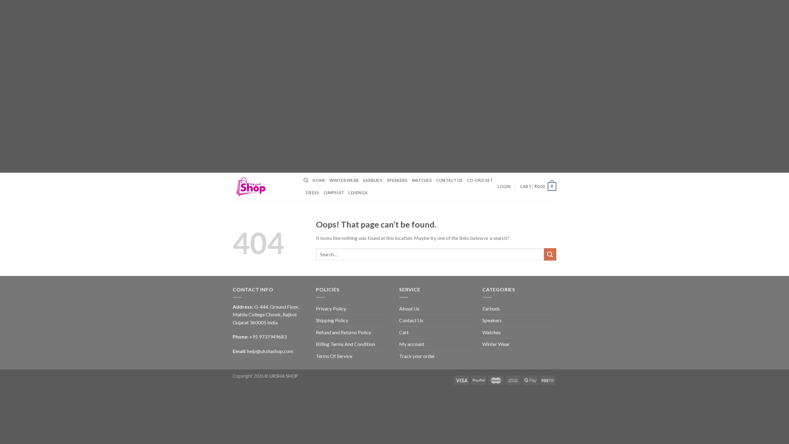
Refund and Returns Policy (343, 332)
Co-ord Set (480, 180)
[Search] (306, 180)
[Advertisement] (185, 43)
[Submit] (550, 254)
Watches (422, 180)
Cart (404, 332)
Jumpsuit (333, 192)
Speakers (397, 180)
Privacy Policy (331, 308)
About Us (409, 308)
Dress (312, 192)
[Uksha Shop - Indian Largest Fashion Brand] (263, 186)
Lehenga (357, 192)
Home (319, 180)
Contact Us (449, 180)
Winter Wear (344, 180)
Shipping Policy (332, 320)
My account (411, 344)
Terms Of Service (334, 356)
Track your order (417, 356)
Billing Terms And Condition (345, 344)
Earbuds (372, 180)
